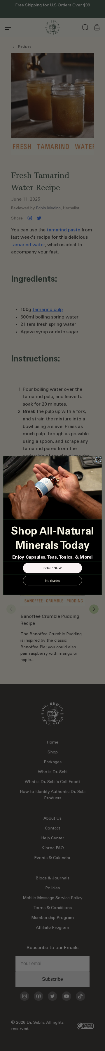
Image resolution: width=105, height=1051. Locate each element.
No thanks (52, 580)
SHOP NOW (52, 568)
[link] (52, 487)
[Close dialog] (98, 459)
